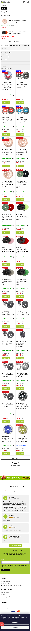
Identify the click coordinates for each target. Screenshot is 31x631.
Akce (5, 54)
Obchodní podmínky (5, 596)
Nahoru (16, 469)
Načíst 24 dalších (15, 458)
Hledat (4, 8)
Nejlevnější (12, 45)
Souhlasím (15, 627)
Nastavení (15, 622)
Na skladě (6, 52)
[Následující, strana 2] (15, 462)
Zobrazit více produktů (14, 41)
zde (16, 619)
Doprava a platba (5, 592)
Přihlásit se (6, 570)
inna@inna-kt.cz (6, 581)
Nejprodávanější (25, 45)
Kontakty (3, 594)
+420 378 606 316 (7, 583)
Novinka (6, 57)
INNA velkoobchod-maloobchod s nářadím (12, 585)
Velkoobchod (4, 597)
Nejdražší (18, 45)
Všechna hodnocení (15, 545)
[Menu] (27, 1)
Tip (4, 59)
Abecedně (3, 48)
